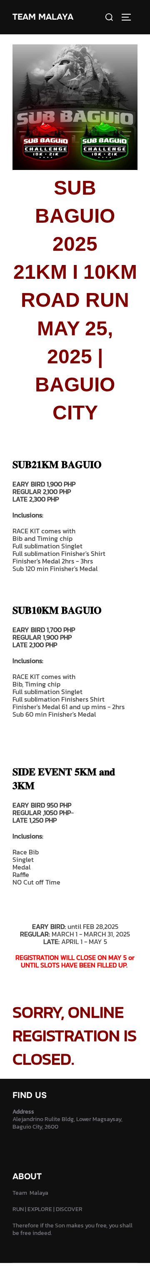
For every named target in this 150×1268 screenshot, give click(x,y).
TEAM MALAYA (42, 17)
